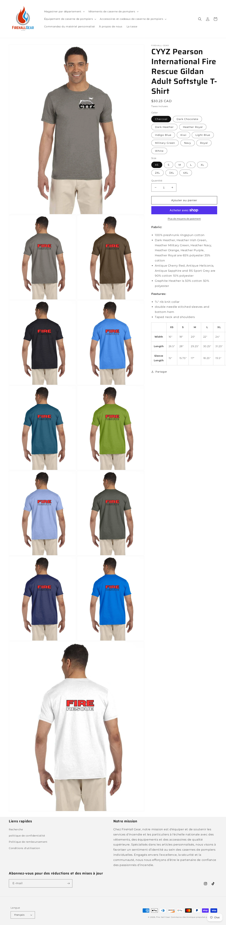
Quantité (156, 180)
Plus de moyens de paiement (184, 218)
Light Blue (202, 135)
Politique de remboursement (28, 841)
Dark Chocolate (187, 119)
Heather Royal (193, 127)
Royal (204, 143)
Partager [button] (161, 371)
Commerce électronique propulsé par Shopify (194, 917)
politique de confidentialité (27, 835)
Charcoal (161, 119)
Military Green (165, 143)
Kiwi (183, 135)
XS (157, 164)
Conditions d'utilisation (24, 848)
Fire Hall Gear (163, 917)
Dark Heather (164, 127)
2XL (157, 172)
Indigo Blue (163, 135)
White (159, 150)
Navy (187, 143)
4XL (185, 172)
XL (202, 164)
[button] (64, 11)
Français (19, 914)
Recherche (16, 829)
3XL (171, 172)
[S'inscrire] (68, 883)
